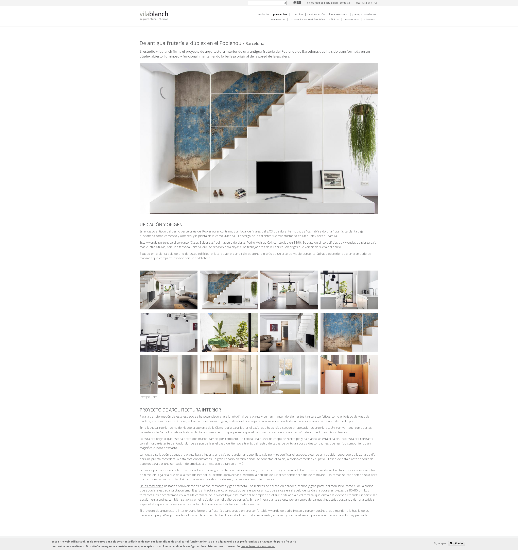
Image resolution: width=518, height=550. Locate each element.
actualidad (332, 2)
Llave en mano (338, 14)
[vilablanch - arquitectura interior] (154, 16)
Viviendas (279, 19)
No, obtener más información (258, 546)
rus (375, 2)
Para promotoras (364, 14)
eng (370, 2)
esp (358, 2)
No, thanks (456, 543)
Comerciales (352, 19)
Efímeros (370, 19)
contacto (345, 2)
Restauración (316, 14)
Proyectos (280, 14)
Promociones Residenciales (307, 19)
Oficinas (334, 19)
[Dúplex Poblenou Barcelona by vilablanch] (168, 308)
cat (363, 2)
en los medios (315, 2)
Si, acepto (440, 543)
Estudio (263, 14)
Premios (297, 14)
